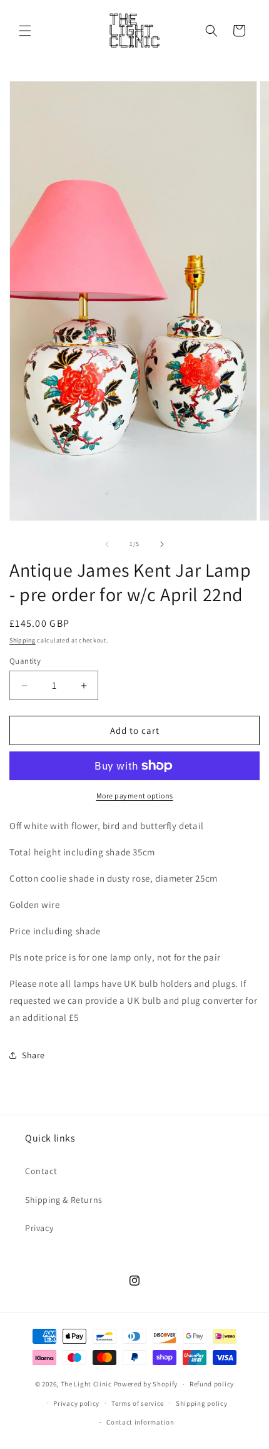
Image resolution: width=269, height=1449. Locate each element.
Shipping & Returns (64, 1199)
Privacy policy (76, 1403)
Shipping (22, 640)
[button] (25, 30)
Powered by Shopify (146, 1383)
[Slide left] (107, 544)
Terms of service (137, 1403)
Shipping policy (202, 1403)
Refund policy (212, 1383)
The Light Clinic (86, 1383)
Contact (41, 1171)
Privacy (39, 1228)
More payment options (134, 795)
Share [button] (33, 1055)
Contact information (140, 1422)
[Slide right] (162, 544)
